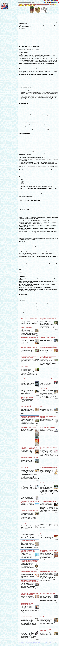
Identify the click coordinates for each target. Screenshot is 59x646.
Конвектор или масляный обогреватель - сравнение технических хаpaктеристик (49, 522)
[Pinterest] (58, 2)
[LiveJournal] (52, 2)
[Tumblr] (53, 2)
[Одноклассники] (45, 2)
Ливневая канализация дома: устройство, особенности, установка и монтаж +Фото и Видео (29, 510)
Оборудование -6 (52, 642)
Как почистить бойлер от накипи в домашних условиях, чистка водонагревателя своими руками (29, 427)
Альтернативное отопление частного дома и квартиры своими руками (47, 427)
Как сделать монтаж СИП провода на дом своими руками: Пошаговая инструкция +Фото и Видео (29, 532)
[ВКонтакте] (44, 2)
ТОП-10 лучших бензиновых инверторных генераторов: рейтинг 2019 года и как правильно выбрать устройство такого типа (48, 379)
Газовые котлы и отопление (51, 0)
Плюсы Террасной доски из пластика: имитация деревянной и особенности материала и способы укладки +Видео (29, 581)
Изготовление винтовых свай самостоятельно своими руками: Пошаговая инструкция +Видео (48, 593)
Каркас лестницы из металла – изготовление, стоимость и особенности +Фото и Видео (48, 571)
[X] (47, 2)
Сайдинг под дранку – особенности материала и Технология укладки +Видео (48, 388)
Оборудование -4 (40, 642)
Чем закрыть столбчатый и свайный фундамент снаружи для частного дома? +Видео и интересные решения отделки (49, 630)
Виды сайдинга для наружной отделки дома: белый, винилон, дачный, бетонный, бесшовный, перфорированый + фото (30, 417)
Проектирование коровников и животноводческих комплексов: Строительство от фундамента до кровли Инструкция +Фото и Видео (48, 357)
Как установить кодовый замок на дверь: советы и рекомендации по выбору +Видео (29, 616)
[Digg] (49, 2)
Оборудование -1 (21, 642)
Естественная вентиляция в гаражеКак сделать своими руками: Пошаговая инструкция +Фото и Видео (48, 448)
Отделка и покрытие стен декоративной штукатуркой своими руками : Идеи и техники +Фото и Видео (49, 347)
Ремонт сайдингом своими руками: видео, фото (29, 540)
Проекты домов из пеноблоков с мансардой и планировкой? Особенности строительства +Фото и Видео (49, 483)
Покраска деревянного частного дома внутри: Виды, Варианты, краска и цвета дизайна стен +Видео (29, 347)
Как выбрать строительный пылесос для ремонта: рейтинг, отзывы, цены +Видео (30, 406)
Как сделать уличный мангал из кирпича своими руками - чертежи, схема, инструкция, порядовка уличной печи (29, 572)
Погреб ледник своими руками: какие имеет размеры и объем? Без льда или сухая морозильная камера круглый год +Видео (28, 379)
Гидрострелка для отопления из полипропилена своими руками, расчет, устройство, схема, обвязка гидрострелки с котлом (29, 319)
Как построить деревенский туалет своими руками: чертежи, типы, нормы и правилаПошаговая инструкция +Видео (29, 523)
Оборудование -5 (46, 642)
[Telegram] (56, 2)
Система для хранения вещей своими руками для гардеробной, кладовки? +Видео (29, 327)
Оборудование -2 (28, 642)
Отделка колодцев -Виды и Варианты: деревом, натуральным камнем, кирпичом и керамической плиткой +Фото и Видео (48, 319)
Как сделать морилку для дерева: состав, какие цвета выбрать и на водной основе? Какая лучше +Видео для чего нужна (48, 533)
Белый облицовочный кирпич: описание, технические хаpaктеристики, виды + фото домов (29, 457)
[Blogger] (48, 2)
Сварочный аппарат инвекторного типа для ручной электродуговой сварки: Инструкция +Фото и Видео (30, 629)
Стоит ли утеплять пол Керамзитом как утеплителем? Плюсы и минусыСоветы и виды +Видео (29, 483)
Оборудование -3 (34, 642)
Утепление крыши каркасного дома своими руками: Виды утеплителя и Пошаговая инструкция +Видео (49, 467)
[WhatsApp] (55, 2)
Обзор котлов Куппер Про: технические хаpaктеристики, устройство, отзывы (27, 398)
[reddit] (50, 2)
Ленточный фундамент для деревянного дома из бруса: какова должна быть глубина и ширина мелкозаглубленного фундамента (29, 561)
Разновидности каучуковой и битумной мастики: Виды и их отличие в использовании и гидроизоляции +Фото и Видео (29, 603)
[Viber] (54, 2)
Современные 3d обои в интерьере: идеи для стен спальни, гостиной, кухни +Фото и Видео (29, 338)
